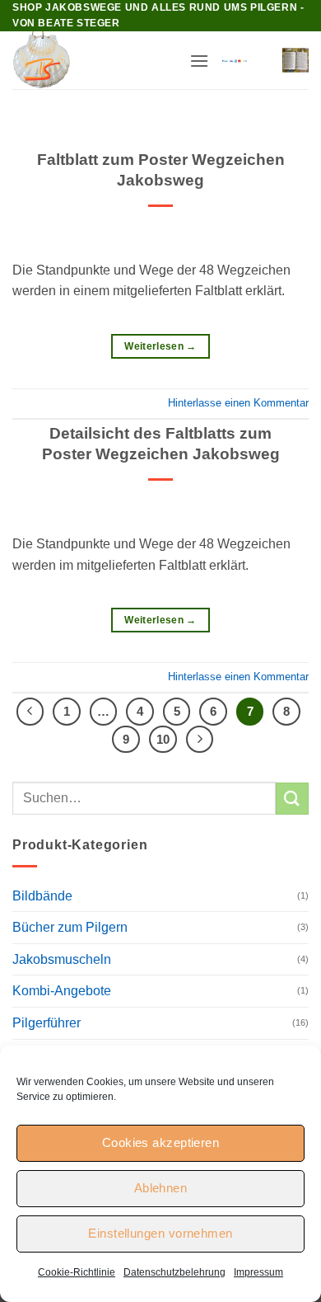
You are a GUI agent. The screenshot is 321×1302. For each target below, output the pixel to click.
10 (163, 739)
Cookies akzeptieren (161, 1142)
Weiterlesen (160, 346)
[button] (199, 60)
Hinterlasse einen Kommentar (238, 403)
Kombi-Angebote (61, 991)
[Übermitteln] (292, 799)
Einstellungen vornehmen (160, 1233)
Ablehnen (161, 1188)
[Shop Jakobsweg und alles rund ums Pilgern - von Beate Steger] (94, 60)
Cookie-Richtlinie (76, 1272)
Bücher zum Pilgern (70, 927)
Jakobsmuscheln (61, 959)
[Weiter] (200, 740)
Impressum (258, 1272)
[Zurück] (30, 712)
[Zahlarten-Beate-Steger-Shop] (235, 60)
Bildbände (42, 896)
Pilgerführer (46, 1023)
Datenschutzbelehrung (174, 1272)
